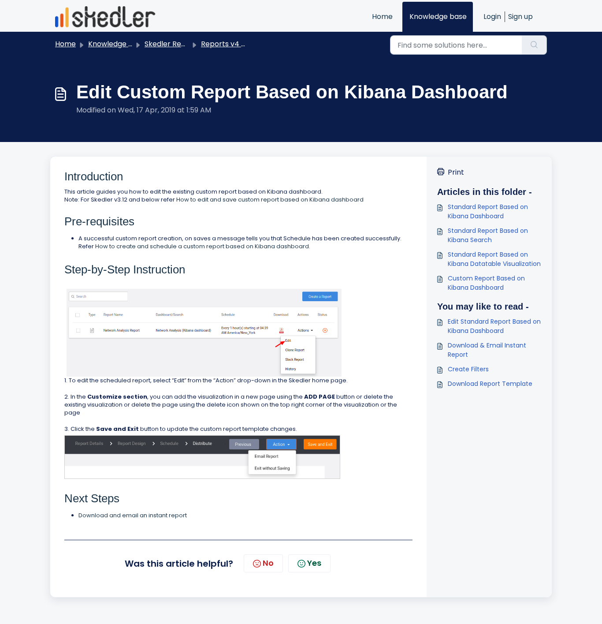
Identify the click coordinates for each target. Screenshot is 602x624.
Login (492, 16)
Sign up (520, 16)
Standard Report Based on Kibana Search (488, 235)
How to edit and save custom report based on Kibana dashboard (270, 199)
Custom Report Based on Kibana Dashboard (486, 283)
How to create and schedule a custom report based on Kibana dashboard (201, 246)
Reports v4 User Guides (241, 44)
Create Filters (468, 369)
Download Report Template (490, 383)
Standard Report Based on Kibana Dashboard (488, 211)
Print (456, 172)
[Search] (534, 45)
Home (382, 16)
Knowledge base (438, 16)
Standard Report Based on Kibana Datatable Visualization (494, 259)
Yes (314, 562)
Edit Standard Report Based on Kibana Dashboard (494, 326)
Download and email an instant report (132, 515)
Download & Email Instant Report (487, 350)
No (268, 562)
